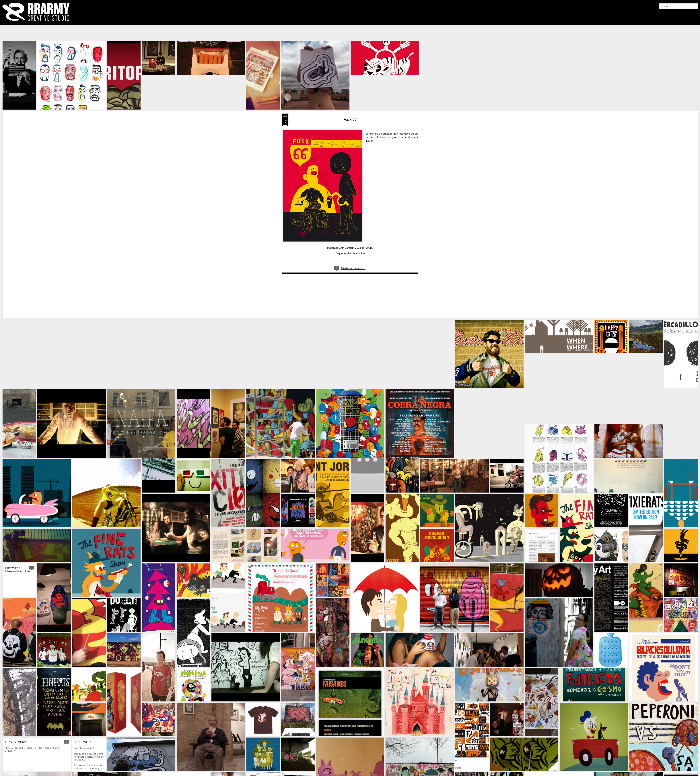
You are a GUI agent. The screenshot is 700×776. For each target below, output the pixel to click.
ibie (350, 253)
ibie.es (369, 141)
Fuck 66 (350, 119)
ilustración (359, 253)
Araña (369, 247)
